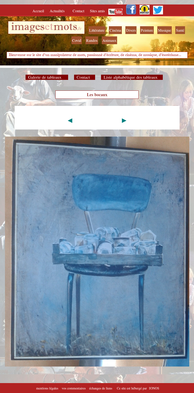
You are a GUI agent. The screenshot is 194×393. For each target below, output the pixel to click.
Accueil (39, 10)
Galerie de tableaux (47, 77)
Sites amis (97, 10)
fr (80, 28)
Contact (78, 10)
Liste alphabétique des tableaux (132, 77)
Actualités (59, 10)
